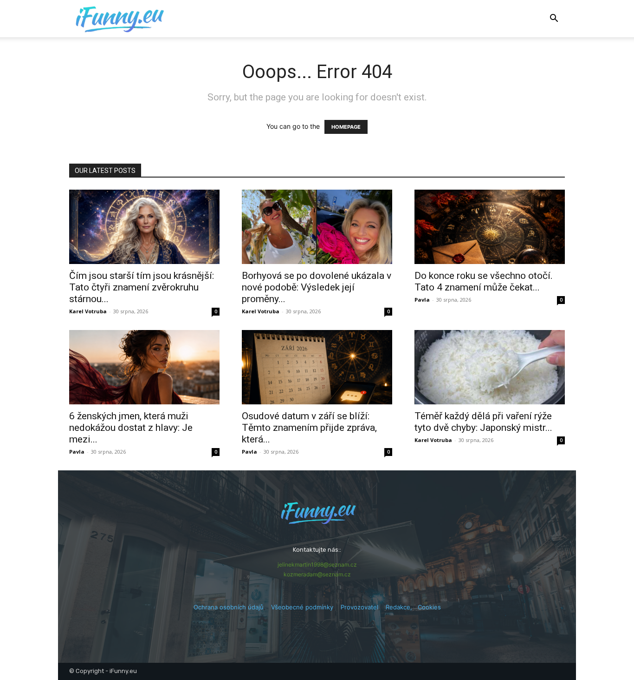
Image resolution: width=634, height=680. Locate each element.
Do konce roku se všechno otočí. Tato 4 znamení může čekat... (483, 281)
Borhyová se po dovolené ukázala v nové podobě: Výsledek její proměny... (316, 287)
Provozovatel (359, 607)
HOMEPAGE (346, 127)
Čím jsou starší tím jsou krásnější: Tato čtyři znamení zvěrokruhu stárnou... (141, 287)
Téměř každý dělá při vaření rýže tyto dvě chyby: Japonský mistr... (483, 421)
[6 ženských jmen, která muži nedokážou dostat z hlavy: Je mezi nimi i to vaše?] (144, 367)
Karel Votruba (88, 311)
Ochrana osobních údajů (229, 607)
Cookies (429, 607)
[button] (554, 19)
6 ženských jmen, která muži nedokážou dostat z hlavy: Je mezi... (131, 427)
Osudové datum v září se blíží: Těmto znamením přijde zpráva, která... (309, 427)
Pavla (422, 299)
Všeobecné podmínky (302, 607)
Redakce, (402, 607)
